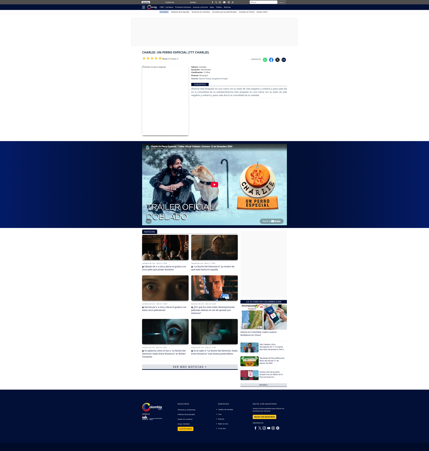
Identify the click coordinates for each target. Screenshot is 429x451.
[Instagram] (220, 2)
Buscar (282, 2)
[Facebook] (212, 2)
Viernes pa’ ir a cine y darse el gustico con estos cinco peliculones (164, 309)
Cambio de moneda (225, 409)
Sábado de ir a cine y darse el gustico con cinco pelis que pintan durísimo (164, 268)
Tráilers (219, 7)
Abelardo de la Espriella (180, 12)
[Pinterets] (277, 427)
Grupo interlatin (184, 424)
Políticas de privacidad (186, 414)
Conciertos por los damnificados (224, 12)
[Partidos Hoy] (229, 2)
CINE (162, 7)
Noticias (146, 2)
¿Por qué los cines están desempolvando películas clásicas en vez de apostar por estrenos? (213, 310)
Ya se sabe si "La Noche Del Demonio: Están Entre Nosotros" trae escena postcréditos (214, 352)
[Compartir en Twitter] (277, 59)
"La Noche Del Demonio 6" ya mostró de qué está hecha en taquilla (212, 268)
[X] (216, 2)
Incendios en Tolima (246, 12)
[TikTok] (233, 2)
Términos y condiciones (187, 410)
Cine (219, 414)
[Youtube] (224, 2)
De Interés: (164, 12)
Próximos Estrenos (183, 7)
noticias (149, 231)
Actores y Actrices (200, 7)
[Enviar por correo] (284, 59)
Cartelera (193, 2)
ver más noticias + (190, 367)
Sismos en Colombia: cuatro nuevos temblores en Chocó (258, 333)
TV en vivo (222, 428)
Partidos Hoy (170, 2)
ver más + (263, 385)
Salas (212, 7)
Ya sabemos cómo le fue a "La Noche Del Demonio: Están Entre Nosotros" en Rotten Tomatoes (164, 353)
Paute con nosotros (185, 419)
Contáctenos (185, 429)
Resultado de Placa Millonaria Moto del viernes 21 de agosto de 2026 (272, 360)
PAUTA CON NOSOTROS (264, 417)
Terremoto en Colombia (200, 12)
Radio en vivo (223, 424)
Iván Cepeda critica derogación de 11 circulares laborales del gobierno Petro (272, 347)
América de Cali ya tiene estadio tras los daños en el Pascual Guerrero (271, 374)
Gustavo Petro (262, 12)
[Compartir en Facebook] (271, 59)
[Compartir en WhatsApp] (265, 59)
